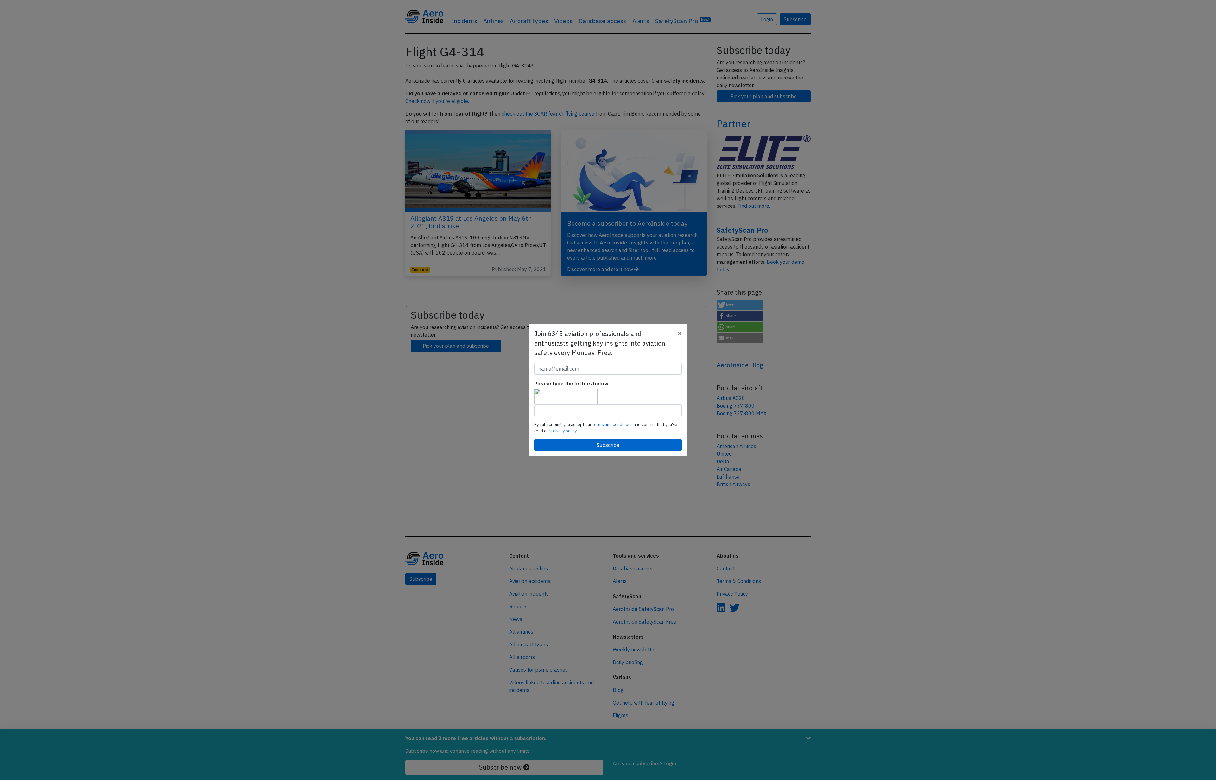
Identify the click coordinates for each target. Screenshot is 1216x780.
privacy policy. (564, 431)
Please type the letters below (571, 383)
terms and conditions (613, 424)
